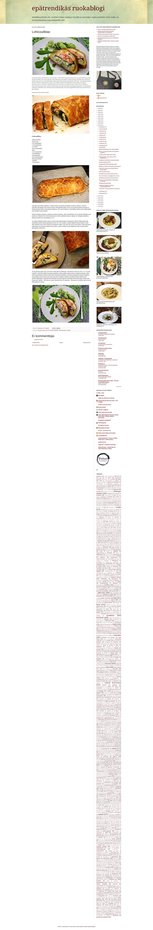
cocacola (100, 524)
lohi (48, 330)
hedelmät (99, 565)
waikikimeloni (110, 909)
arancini (110, 491)
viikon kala (107, 899)
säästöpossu (104, 853)
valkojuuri (118, 887)
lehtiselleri (119, 660)
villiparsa (117, 902)
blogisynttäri (111, 502)
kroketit (104, 645)
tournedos (98, 871)
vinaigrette (110, 903)
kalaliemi (106, 599)
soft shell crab (109, 837)
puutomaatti (105, 786)
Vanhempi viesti (87, 342)
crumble (119, 530)
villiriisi (97, 903)
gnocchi (98, 550)
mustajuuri (117, 713)
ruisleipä (117, 805)
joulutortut (98, 587)
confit (118, 524)
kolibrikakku (110, 639)
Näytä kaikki (119, 386)
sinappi (97, 831)
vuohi (97, 909)
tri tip (104, 871)
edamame (117, 534)
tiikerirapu (110, 864)
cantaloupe (107, 515)
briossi (119, 505)
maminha (117, 688)
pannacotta (109, 740)
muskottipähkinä (107, 712)
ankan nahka (117, 486)
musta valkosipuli (115, 712)
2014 (99, 202)
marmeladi (102, 694)
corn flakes (117, 526)
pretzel (108, 779)
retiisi (117, 797)
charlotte (104, 520)
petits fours (103, 759)
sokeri (116, 837)
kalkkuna (113, 601)
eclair (112, 534)
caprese (119, 515)
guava (103, 555)
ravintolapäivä (102, 796)
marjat (119, 692)
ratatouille (109, 794)
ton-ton (103, 869)
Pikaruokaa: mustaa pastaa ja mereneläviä (109, 188)
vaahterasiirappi (99, 885)
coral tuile (110, 526)
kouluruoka (105, 643)
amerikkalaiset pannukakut (113, 483)
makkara (114, 685)
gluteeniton (113, 548)
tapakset (98, 858)
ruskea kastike (116, 809)
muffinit (98, 707)
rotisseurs (115, 803)
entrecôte (117, 536)
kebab (101, 624)
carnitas (109, 517)
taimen (113, 855)
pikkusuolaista (117, 764)
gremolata (109, 553)
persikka (116, 755)
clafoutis (119, 523)
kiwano (110, 635)
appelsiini (115, 489)
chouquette (98, 523)
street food (107, 843)
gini (103, 548)
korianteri (98, 642)
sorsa (106, 840)
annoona (105, 489)
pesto (108, 758)
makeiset (104, 685)
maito (103, 681)
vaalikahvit (98, 887)
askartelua (109, 493)
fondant (98, 545)
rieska (104, 800)
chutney (114, 523)
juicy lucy (112, 587)
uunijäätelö (117, 882)
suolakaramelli (99, 848)
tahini (109, 855)
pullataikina (115, 779)
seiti (112, 825)
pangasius (112, 739)
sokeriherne (98, 838)
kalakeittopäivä (99, 599)
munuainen (101, 710)
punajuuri (116, 782)
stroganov (114, 843)
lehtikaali (98, 660)
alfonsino (98, 482)
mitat (119, 701)
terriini (108, 862)
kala (47, 330)
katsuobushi (117, 620)
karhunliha (108, 610)
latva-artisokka (108, 658)
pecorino (100, 753)
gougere (104, 549)
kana (98, 604)
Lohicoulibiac (102, 147)
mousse (117, 704)
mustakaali (98, 715)
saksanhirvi (109, 812)
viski (118, 903)
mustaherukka (107, 713)
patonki (109, 751)
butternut (114, 514)
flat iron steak (109, 542)
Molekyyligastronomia (103, 428)
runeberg (105, 806)
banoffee (117, 496)
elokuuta (101, 135)
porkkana (110, 773)
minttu (106, 701)
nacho (97, 721)
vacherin (104, 887)
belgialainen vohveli (110, 499)
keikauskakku (107, 624)
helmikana (107, 564)
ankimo (119, 488)
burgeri (98, 514)
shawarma (109, 826)
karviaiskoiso (111, 613)
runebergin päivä (115, 806)
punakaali (98, 783)
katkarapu (106, 619)
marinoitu (106, 692)
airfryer (119, 479)
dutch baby (106, 534)
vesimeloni (115, 895)
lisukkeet (101, 672)
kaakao (118, 594)
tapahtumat (115, 857)
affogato (111, 476)
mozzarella (99, 706)
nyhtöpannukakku (107, 728)
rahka (101, 791)
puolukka (106, 785)
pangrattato (118, 739)
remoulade (111, 797)
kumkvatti (117, 646)
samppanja (113, 817)
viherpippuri (98, 897)
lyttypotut (98, 676)
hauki (117, 563)
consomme (98, 526)
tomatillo (98, 869)
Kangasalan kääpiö (102, 349)
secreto (102, 825)
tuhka (103, 873)
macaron (107, 679)
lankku (106, 657)
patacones (111, 750)
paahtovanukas (103, 736)
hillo (109, 569)
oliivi (99, 731)
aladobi (100, 480)
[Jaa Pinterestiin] (59, 328)
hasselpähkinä (99, 563)
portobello (105, 774)
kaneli (108, 606)
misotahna (113, 701)
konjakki (103, 640)
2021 (99, 119)
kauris (111, 622)
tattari (106, 861)
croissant (104, 530)
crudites (114, 530)
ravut (120, 796)
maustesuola (116, 695)
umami (108, 880)
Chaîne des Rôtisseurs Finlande (106, 398)
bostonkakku (99, 505)
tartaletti (115, 858)
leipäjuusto (119, 661)
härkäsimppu (99, 577)
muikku (109, 707)
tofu (97, 867)
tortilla (97, 870)
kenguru (114, 627)
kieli (110, 630)
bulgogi (112, 512)
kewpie (105, 630)
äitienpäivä (115, 915)
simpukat (117, 829)
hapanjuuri (98, 560)
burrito (109, 514)
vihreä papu (105, 897)
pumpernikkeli (99, 782)
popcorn (111, 771)
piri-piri (102, 768)
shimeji (97, 828)
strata (118, 841)
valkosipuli (98, 890)
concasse (112, 524)
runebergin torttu (100, 808)
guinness (108, 555)
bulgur (118, 512)
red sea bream (102, 797)
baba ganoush (108, 495)
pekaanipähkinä (116, 753)
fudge (113, 547)
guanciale (98, 555)
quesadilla (101, 790)
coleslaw (106, 524)
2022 (99, 117)
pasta (114, 748)
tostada (113, 870)
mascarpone (109, 694)
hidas (100, 569)
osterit (105, 734)
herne (106, 568)
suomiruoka (116, 847)
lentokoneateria (106, 665)
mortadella (105, 704)
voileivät (112, 906)
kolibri (104, 639)
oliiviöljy (105, 731)
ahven (109, 477)
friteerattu (105, 547)
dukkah (118, 533)
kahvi (103, 596)
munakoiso (112, 709)
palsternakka (116, 737)
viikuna (101, 900)
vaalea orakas (116, 885)
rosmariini (104, 803)
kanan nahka (116, 604)
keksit (97, 627)
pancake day (99, 739)
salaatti (100, 814)
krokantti (98, 645)
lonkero (107, 673)
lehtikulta (105, 660)
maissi (97, 681)
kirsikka (98, 635)
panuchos (98, 743)
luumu (107, 675)
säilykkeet (106, 852)
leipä (111, 662)
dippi (99, 533)
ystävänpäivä (108, 914)
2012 (99, 206)
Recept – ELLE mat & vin (104, 430)
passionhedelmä (105, 748)
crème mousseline (113, 529)
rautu (114, 794)
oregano (115, 733)
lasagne (117, 657)
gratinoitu (115, 551)
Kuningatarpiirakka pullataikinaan (105, 344)
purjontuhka (118, 785)
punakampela (107, 783)
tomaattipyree (117, 867)
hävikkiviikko (104, 578)
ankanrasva (107, 488)
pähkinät (118, 786)
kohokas (112, 637)
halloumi (119, 556)
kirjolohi (117, 633)
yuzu (115, 914)
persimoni (105, 756)
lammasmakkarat (116, 655)
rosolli (109, 803)
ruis (112, 805)
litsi (108, 672)
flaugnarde (117, 542)
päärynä (101, 788)
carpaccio (116, 517)
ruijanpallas (107, 805)
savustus (118, 823)
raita (107, 791)
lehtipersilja (111, 660)
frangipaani (117, 545)
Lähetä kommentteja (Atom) (41, 345)
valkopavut (116, 888)
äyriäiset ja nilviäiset (101, 917)
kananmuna (99, 606)
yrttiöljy (102, 914)
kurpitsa (98, 649)
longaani (102, 673)
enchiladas (106, 536)
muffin (117, 706)
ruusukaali (107, 811)
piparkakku (109, 767)
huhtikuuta (101, 143)
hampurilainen (113, 557)
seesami (107, 825)
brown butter (99, 511)
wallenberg (98, 911)
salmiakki (100, 816)
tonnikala (116, 869)
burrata (104, 514)
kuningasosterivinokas (100, 648)
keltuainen (108, 627)
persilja (97, 756)
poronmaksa (98, 774)
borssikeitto (116, 504)
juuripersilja (109, 589)
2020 (99, 121)
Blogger (93, 926)
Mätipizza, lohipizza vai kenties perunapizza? (110, 166)
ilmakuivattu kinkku (107, 580)
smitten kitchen (102, 442)
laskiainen (98, 658)
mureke (109, 710)
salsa (110, 816)
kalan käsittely (114, 599)
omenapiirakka (100, 733)
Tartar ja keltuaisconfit (104, 171)
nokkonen (107, 725)
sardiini (100, 819)
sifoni (109, 828)
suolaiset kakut (116, 844)
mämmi (108, 719)
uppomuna (116, 880)
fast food (119, 539)
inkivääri (104, 581)
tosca (109, 870)
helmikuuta (102, 191)
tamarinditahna (106, 856)
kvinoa (119, 649)
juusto (97, 591)
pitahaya (103, 770)
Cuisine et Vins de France (104, 404)
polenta (99, 771)
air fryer (113, 479)
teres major (98, 862)
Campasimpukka (102, 332)
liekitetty (98, 667)
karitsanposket (107, 612)
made (112, 679)
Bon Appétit (101, 395)
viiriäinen (106, 902)
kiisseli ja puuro (101, 632)
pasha (97, 748)
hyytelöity (111, 575)
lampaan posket (99, 657)
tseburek (98, 873)
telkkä (118, 861)
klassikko (117, 635)
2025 (99, 110)
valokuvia (115, 890)
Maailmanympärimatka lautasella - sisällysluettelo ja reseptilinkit (106, 32)
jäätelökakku (98, 594)
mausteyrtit (106, 697)
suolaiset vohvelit (115, 846)
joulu (110, 586)
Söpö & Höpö (112, 854)
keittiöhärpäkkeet (100, 625)
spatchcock (108, 841)
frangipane (98, 547)
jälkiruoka (101, 593)
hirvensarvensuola (109, 571)
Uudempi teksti (35, 342)
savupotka (98, 823)
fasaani (114, 539)
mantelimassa (116, 691)
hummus (100, 575)
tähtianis (105, 879)
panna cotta (101, 740)
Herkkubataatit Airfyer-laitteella (104, 376)
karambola (117, 607)
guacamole (116, 554)
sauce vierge (104, 820)
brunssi (111, 511)
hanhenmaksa (111, 558)
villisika (103, 903)
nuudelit (98, 727)
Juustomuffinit (101, 354)
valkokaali (98, 888)
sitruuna (98, 835)
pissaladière (112, 768)
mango (110, 689)
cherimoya (98, 521)
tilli (120, 864)
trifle (108, 871)
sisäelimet (98, 834)
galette (118, 547)
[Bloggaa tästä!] (54, 328)
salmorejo (105, 816)
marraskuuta (102, 129)
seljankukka (117, 825)
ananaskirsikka (102, 486)
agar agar (101, 477)
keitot (115, 624)
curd (116, 532)
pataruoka (118, 750)
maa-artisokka (115, 678)
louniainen (119, 673)
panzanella (105, 743)
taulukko (111, 861)
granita (101, 551)
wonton (107, 912)
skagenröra (106, 835)
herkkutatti (98, 568)
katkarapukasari (116, 619)
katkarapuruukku (99, 620)
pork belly (104, 773)
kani (113, 606)
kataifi (110, 617)
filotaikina (112, 540)
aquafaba (105, 491)
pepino (110, 755)
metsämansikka (99, 700)
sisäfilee (106, 834)
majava (109, 681)
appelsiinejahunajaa (103, 375)
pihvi (99, 762)
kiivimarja (114, 632)
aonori (110, 489)
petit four (114, 758)
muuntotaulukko (118, 718)
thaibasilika (98, 864)
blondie (118, 502)
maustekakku (109, 695)
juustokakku (105, 591)
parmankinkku (117, 745)
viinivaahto (100, 902)
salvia (97, 817)
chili (104, 521)
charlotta (98, 520)
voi (112, 905)
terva (113, 862)
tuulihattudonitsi (99, 877)
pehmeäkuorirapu (107, 753)
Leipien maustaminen (102, 383)
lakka (97, 655)
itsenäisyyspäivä (104, 583)
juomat (117, 587)
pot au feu (108, 777)
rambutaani (98, 793)
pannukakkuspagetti (100, 742)
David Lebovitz (102, 407)
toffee (118, 865)
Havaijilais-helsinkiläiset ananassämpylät (109, 160)
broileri (118, 507)
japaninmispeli (99, 584)
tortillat (103, 870)
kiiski (120, 630)
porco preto (117, 771)
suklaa (100, 845)
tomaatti (107, 867)
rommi (119, 802)
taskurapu (113, 860)
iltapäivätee (116, 580)
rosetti (99, 803)
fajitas (109, 539)
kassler (117, 613)
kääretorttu (98, 654)
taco (105, 855)
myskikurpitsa (101, 719)
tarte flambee (101, 860)
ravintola (119, 794)
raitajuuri (112, 791)
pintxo (97, 767)
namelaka (119, 721)
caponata (114, 515)
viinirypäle (119, 900)
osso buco (100, 734)
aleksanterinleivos (109, 480)
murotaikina (116, 710)
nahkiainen (103, 721)
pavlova (114, 751)
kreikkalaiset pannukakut (114, 643)
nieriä (118, 724)
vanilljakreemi (101, 891)
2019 (99, 123)
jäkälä (120, 591)
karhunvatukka (116, 610)
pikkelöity (116, 762)
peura (110, 759)
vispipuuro (98, 905)
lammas (107, 655)
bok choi (98, 504)
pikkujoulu (98, 764)
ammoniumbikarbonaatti (101, 485)
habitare (113, 555)
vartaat (105, 894)
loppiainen (113, 673)
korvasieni (115, 642)
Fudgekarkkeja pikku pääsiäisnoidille (108, 164)
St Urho (113, 841)
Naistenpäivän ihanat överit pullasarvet (108, 178)
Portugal (111, 774)
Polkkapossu (101, 363)
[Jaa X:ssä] (56, 328)
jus (96, 589)
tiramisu (113, 865)
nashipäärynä (100, 722)
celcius (112, 518)
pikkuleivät (107, 764)
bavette (111, 498)
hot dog (106, 574)
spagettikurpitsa (101, 841)
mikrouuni (113, 700)
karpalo (97, 613)
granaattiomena (117, 550)
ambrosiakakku (99, 483)
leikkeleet (106, 661)
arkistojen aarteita (41, 330)
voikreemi (98, 906)
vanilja (120, 890)
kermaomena (101, 629)
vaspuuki (116, 894)
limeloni (106, 670)
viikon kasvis (117, 899)
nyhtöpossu (116, 728)
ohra (108, 730)
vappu (116, 891)
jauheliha (106, 584)
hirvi (117, 571)
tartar (120, 858)
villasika (112, 902)
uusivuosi (115, 884)
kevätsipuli (98, 630)
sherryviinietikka (116, 826)
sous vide (112, 840)
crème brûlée (113, 527)
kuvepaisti (114, 649)
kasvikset (100, 617)
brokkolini (117, 509)
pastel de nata (99, 750)
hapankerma (115, 560)
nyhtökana (105, 727)
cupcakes (111, 532)
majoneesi (116, 681)
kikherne (119, 632)
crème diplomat (105, 529)
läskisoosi (107, 678)
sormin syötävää (116, 838)
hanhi (118, 558)
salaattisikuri (118, 814)
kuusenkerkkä (107, 649)
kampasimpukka (108, 602)
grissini (107, 554)
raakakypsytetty (108, 790)
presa (103, 779)
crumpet (100, 532)
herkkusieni (115, 566)
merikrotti (109, 698)
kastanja (98, 615)
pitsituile (109, 770)
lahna (118, 654)
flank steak (100, 542)
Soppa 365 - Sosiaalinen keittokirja (107, 444)
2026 (99, 108)
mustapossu (112, 715)
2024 (99, 112)
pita (99, 770)
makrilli (109, 686)
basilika (98, 498)
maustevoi (98, 697)
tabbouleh (100, 855)
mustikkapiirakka (108, 718)
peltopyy (105, 755)
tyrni (100, 879)
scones (97, 825)
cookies (104, 526)
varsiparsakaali (116, 892)
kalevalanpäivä (105, 601)
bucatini (118, 511)
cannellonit (100, 515)
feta (106, 541)
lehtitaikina (100, 661)
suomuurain (115, 849)
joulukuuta (101, 127)
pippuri (97, 768)
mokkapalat (98, 704)
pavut (119, 752)
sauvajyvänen (101, 343)
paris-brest (110, 745)
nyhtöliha (117, 727)
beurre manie (100, 501)
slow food (119, 835)
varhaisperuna (106, 893)
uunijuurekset (110, 882)
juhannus (105, 587)
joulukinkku (117, 586)
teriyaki (104, 862)
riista (119, 800)
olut (110, 731)
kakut (108, 598)
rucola (99, 805)
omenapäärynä (109, 733)
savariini (117, 820)
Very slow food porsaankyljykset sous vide (109, 175)
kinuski (110, 633)
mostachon (111, 704)
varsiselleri (99, 894)
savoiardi (98, 822)
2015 (99, 200)
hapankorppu (99, 561)
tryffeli (112, 871)
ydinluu (112, 912)
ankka (99, 489)
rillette (101, 802)
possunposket (99, 777)
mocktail (107, 703)
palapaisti (109, 737)
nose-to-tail (113, 725)
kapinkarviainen (102, 607)
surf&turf (110, 850)
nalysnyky (113, 721)
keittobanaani (109, 625)
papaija (111, 743)
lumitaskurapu (101, 675)
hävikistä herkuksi (116, 577)
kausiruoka (118, 622)
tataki (102, 861)
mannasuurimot (117, 689)
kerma (119, 627)
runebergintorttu (109, 808)
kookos (109, 640)
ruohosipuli (100, 809)
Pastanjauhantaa (102, 338)
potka (117, 777)
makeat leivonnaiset (113, 683)
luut (113, 675)
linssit (116, 670)
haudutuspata (108, 563)
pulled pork (116, 780)
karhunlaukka (99, 610)
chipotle (117, 521)
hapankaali (106, 560)
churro (109, 523)
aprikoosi (98, 491)
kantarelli (119, 606)
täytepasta (111, 879)
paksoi (103, 737)
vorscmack (108, 908)
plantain (119, 770)
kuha (117, 645)
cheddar (117, 520)
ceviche (118, 518)
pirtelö (107, 768)
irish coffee (112, 581)
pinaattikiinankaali (116, 765)
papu (97, 745)
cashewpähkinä (99, 518)
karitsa (98, 612)
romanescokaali (113, 802)
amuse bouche (111, 485)
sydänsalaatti (99, 852)
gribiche (117, 552)
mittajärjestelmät (99, 703)
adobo (105, 476)
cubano (105, 532)
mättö (118, 719)
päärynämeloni (110, 788)
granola (108, 551)
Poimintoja (100, 371)
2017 (99, 196)
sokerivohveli (106, 838)
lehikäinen (117, 658)
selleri (97, 826)
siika (113, 828)
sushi (117, 850)
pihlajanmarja (118, 761)
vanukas (109, 891)
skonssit (113, 835)
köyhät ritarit (106, 654)
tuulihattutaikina (109, 878)
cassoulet (107, 518)
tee (115, 861)
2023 (99, 114)
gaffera (81, 926)
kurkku (116, 648)
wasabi (104, 911)
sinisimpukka (99, 832)
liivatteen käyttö (99, 670)
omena (116, 731)
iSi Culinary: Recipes (103, 425)
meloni (119, 697)
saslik (105, 819)
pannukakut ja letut (112, 742)
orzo (120, 733)
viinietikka (107, 900)
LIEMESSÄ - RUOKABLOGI (105, 358)
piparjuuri (103, 767)
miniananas (100, 701)
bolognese (105, 504)
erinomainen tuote (100, 537)
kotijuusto (98, 643)
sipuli (106, 832)
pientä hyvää (108, 761)
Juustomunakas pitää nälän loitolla (107, 154)
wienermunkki (117, 911)
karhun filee (116, 609)
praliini (97, 779)
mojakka (113, 703)
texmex (117, 863)
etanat (99, 539)
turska (108, 876)
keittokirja (116, 626)
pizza (114, 770)
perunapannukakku (100, 758)
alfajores (117, 480)
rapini (116, 793)
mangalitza (104, 689)
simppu (111, 829)
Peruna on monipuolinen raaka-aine (106, 36)
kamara (100, 602)
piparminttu (117, 767)
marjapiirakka (113, 692)
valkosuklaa (107, 890)
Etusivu (61, 342)
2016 (99, 198)
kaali (97, 596)
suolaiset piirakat (62, 330)
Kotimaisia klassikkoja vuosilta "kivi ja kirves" (108, 34)
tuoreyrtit (107, 875)
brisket (99, 507)
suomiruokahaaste (100, 849)
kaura (97, 622)
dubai (114, 533)
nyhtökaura (111, 727)
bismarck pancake (117, 501)
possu (109, 776)
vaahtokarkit (108, 885)
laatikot (112, 654)
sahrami (103, 812)
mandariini (98, 689)
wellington (110, 911)
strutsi (120, 843)
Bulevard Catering (105, 512)
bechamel (102, 499)
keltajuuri (103, 627)
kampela (117, 602)
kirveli (103, 635)
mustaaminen (99, 713)
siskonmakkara (115, 832)
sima (107, 829)
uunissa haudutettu (101, 884)
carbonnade (101, 517)
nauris (114, 722)
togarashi (102, 867)
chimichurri (111, 521)
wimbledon (98, 912)
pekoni (98, 755)
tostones (118, 870)
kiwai (106, 635)
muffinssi (104, 707)
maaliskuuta (102, 145)
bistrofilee (100, 502)
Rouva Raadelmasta (103, 370)
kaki (98, 598)
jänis (111, 593)
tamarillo (98, 856)
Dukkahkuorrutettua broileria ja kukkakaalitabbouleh (106, 186)
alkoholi (109, 482)
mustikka (98, 718)
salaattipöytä (111, 814)
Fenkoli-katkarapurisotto (105, 162)
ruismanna (98, 806)
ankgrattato (114, 488)
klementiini (104, 637)
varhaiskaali (98, 892)
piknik (101, 765)
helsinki (108, 566)
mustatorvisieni (109, 716)
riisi (108, 800)
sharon (103, 826)
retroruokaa (106, 799)
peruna (115, 756)
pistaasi (119, 768)
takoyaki (118, 855)
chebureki (111, 520)
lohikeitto (118, 672)
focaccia (112, 543)
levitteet (118, 665)
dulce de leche (99, 534)
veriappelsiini (101, 895)
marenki (98, 692)
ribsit (114, 799)
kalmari (119, 601)
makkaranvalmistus (100, 686)
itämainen (115, 583)
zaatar (120, 914)
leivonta (108, 664)
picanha (115, 759)
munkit (119, 709)
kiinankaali (115, 630)
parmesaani (101, 746)
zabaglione (100, 915)
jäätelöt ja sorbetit (108, 594)
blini (105, 502)
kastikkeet (110, 615)
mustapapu (105, 715)
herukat (113, 568)
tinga (109, 865)
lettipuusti (113, 665)
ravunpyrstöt (114, 796)
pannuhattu (117, 740)
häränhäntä (106, 577)
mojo (118, 703)
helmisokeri (113, 564)
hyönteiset (117, 575)
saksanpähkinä (118, 812)
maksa (116, 686)
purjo (112, 785)
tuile (108, 873)
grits (111, 554)
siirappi (118, 828)
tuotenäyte (98, 876)
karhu (107, 609)
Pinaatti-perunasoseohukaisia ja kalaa (108, 173)
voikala (118, 905)
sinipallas (117, 831)
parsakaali (116, 746)
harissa (107, 561)
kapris (110, 607)
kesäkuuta (101, 139)
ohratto (112, 730)
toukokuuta (102, 141)
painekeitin (114, 736)
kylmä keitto (106, 651)
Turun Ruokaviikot (116, 876)
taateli (120, 853)
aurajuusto (117, 493)
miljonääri (119, 700)
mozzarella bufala (108, 706)
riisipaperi (115, 800)
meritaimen (116, 698)
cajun (120, 514)
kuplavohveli (109, 648)
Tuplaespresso (103, 98)
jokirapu (104, 586)
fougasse (111, 545)
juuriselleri (116, 589)
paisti (99, 737)
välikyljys (103, 909)
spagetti (119, 840)
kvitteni (100, 651)
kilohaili (99, 633)
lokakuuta (101, 131)
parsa (108, 746)
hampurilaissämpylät (100, 558)
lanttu (111, 657)
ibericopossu (115, 578)
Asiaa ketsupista (101, 339)
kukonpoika (108, 646)
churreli (104, 523)
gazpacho (98, 548)
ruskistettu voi (99, 811)
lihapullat (115, 669)
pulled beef (107, 780)
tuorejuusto (115, 873)
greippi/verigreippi (100, 552)
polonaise (106, 771)
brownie (105, 511)
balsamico (103, 496)
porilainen (98, 773)
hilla (106, 569)
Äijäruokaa (101, 353)
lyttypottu (118, 675)
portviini (119, 774)
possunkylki (117, 776)
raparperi (109, 793)
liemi (103, 667)
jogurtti (98, 586)
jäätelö (117, 593)
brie (115, 505)
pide (102, 761)
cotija (97, 527)
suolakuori (109, 847)
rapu (120, 793)
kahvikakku (110, 596)
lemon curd (98, 665)
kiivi (109, 632)
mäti (114, 719)
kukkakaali (98, 646)
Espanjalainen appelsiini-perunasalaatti (106, 334)
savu (112, 822)
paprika (117, 743)
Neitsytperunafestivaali (104, 724)
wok (103, 912)
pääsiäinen (56, 330)
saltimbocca (117, 816)
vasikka (110, 894)
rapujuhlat (101, 794)
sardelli (119, 817)
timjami (104, 865)
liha (107, 667)
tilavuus (116, 864)
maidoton (118, 679)
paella (109, 736)
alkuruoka (116, 482)
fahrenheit (104, 539)
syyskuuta (101, 133)
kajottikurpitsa (118, 596)
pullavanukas (99, 780)
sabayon (98, 812)
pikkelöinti (110, 762)
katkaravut (108, 620)
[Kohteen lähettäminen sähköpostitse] (53, 328)
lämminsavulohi (111, 676)
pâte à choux (102, 751)
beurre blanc (118, 499)
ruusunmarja (116, 811)
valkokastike (108, 888)
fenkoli (99, 541)
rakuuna (117, 791)
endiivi (111, 536)
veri (120, 894)
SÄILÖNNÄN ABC (115, 852)
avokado (98, 495)
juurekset (101, 589)
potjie (113, 777)
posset (104, 776)
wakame (117, 909)
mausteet (116, 694)
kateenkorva (98, 619)
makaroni (98, 683)
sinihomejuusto (107, 831)
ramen (104, 793)
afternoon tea (118, 476)
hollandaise (109, 572)
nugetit (118, 725)
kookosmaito (117, 640)
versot (109, 895)
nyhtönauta (98, 728)
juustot (114, 591)
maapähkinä (99, 679)
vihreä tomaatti (113, 897)
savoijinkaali (105, 822)
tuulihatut (119, 878)
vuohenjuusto (115, 908)
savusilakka (105, 823)
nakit (108, 721)
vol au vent (101, 908)
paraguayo (103, 745)
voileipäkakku (105, 906)
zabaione (108, 915)
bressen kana (110, 505)
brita (105, 507)
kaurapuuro (104, 622)
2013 (99, 204)
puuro (99, 786)
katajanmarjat (116, 617)
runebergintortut (118, 808)
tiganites (104, 864)
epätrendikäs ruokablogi (68, 8)
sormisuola (101, 840)
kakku (102, 598)
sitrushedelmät (114, 834)
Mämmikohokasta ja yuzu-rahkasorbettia (108, 149)
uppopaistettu (100, 882)
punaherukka (107, 782)
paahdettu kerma (111, 734)
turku (104, 876)
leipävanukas (100, 663)
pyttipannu (112, 786)
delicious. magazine (103, 409)
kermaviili (108, 629)
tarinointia (106, 858)
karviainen (103, 613)
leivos (117, 663)
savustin (112, 823)
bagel (115, 495)
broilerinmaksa (104, 509)
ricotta (119, 799)
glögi (119, 548)
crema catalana (104, 527)
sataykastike (114, 819)
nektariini (113, 724)
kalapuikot (98, 601)
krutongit (111, 645)
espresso (114, 537)
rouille (120, 803)
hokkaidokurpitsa (99, 572)
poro (118, 773)
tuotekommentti (116, 875)
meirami (114, 697)
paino (120, 736)
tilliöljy (100, 865)
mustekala (117, 716)
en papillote (98, 536)
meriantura (101, 698)
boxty (104, 505)
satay (109, 819)
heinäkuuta (102, 137)
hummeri (119, 574)
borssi (110, 504)
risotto (105, 802)
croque (109, 530)
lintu (120, 670)
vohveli (106, 905)
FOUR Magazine (102, 422)
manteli (109, 691)
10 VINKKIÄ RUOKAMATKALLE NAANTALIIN (108, 359)
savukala (117, 822)
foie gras (118, 543)
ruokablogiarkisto (102, 435)
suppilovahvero (100, 851)
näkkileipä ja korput (100, 730)
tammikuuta (102, 193)
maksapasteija (109, 688)
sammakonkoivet (105, 817)
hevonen (119, 568)
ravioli (108, 796)
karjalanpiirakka (116, 612)
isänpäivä (118, 581)
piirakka (103, 762)
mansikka (101, 691)
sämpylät (98, 853)
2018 (99, 125)
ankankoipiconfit (99, 488)
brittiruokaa (111, 507)
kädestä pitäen (114, 652)
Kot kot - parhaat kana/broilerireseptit (106, 29)
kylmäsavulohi (115, 651)
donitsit (103, 533)
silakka (98, 829)
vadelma (110, 887)
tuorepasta (98, 875)
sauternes (111, 820)
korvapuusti (107, 642)
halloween (102, 557)
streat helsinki (99, 843)
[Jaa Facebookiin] (58, 328)
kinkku (104, 633)
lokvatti (97, 673)
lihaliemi (100, 668)
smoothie (100, 837)
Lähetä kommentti (38, 339)
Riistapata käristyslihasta (105, 183)
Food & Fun (104, 545)
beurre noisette (108, 501)
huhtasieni (112, 574)
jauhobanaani (116, 584)
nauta (119, 722)
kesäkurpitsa (114, 629)
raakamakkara (117, 790)
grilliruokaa (99, 554)
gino (107, 548)
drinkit (108, 533)
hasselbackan (116, 561)
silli (103, 829)
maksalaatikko (99, 688)
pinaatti (51, 330)
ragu (97, 791)
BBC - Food (101, 393)
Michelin (107, 700)
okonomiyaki (118, 730)
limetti (110, 670)
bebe (116, 498)
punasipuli (115, 783)
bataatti (105, 498)
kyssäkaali (98, 652)
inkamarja (98, 581)
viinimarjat (113, 900)
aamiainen (98, 476)
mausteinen (99, 695)
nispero (101, 725)
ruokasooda (107, 809)
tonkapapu (109, 869)
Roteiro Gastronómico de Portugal (106, 433)
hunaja (105, 575)
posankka (100, 776)
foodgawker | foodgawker (104, 420)
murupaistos (98, 712)
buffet (97, 512)
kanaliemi (108, 604)
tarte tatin (108, 860)
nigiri (97, 725)
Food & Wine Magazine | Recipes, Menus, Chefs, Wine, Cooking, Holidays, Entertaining (108, 416)
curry (120, 532)
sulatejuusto (108, 844)
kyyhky (105, 652)
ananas (119, 485)
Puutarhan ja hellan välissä (105, 348)
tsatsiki (117, 871)
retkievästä (98, 799)
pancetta (105, 739)
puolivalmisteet (99, 785)
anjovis (109, 486)
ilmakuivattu (98, 580)
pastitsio (106, 750)
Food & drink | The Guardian (105, 412)
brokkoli (111, 509)
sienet (102, 828)
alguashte (104, 482)
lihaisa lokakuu (117, 667)
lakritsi (102, 655)
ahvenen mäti (106, 479)
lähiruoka (104, 676)
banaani (110, 496)
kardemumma (99, 609)
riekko (100, 800)
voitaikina (68, 330)
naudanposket (108, 722)
